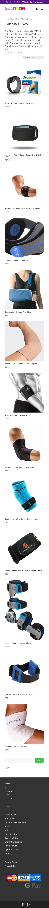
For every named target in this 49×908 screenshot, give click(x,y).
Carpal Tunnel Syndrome (15, 822)
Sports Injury (16, 19)
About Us (9, 791)
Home (7, 19)
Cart (6, 802)
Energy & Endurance (13, 842)
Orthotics (9, 853)
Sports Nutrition (11, 838)
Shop (7, 787)
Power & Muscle (11, 846)
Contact (10, 798)
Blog (8, 794)
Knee (7, 826)
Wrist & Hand (10, 818)
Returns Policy (11, 862)
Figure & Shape (11, 849)
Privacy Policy (10, 866)
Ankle (7, 830)
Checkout (9, 806)
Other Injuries (11, 834)
